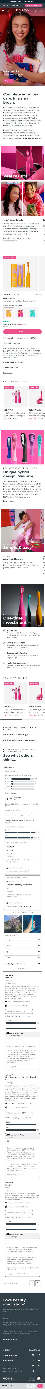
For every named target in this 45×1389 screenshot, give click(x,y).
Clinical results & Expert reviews (20, 740)
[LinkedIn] (34, 1366)
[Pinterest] (39, 1366)
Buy (40, 1386)
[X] (34, 1360)
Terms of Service (20, 1333)
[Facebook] (39, 1355)
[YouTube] (39, 1360)
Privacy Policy (7, 1333)
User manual (7, 373)
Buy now (8, 81)
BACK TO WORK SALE (33, 5)
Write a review (38, 294)
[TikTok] (34, 1371)
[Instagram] (34, 1355)
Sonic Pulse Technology (15, 734)
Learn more (9, 501)
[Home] (22, 11)
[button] (39, 1378)
